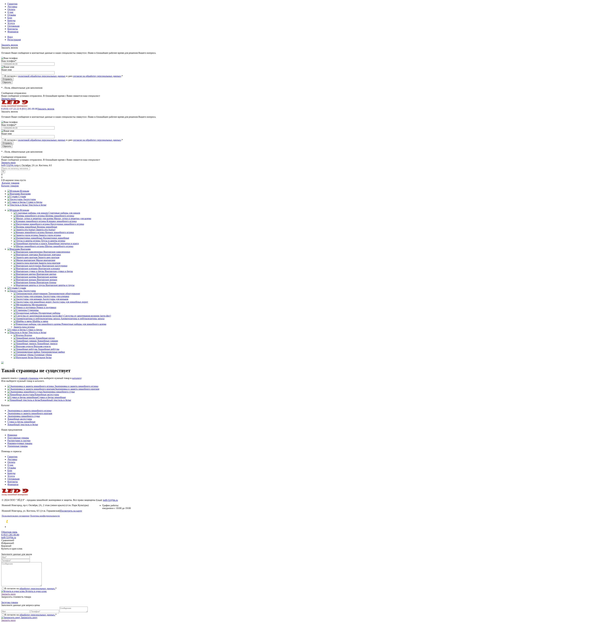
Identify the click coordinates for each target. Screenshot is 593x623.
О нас (10, 12)
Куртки (28, 335)
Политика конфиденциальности (45, 516)
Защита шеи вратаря (48, 257)
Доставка (12, 6)
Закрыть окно (8, 98)
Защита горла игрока (50, 235)
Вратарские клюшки (49, 268)
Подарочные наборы (49, 313)
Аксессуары (29, 199)
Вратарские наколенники (56, 251)
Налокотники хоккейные (56, 238)
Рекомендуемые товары (19, 443)
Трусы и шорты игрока (53, 240)
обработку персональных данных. (37, 588)
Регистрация (14, 39)
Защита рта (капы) (45, 229)
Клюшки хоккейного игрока (62, 221)
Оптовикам (13, 26)
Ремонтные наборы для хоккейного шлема (83, 324)
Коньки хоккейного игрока (59, 232)
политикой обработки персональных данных (41, 76)
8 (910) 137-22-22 (10, 108)
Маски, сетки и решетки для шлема (72, 218)
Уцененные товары (17, 446)
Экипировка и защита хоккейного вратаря (77, 389)
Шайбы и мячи (40, 321)
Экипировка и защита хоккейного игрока (76, 386)
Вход (10, 37)
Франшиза (12, 31)
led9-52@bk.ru (110, 500)
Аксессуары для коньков (55, 299)
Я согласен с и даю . (63, 76)
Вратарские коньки (47, 279)
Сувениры (33, 310)
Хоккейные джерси (47, 343)
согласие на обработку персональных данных (97, 76)
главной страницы (28, 378)
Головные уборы (43, 354)
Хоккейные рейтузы (48, 349)
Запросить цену (28, 617)
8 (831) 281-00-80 (29, 108)
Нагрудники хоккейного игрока (67, 224)
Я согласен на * (30, 588)
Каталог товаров (10, 183)
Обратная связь (9, 532)
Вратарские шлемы (47, 277)
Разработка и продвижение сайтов (33, 521)
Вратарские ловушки (50, 254)
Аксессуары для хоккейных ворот (70, 302)
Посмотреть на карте (71, 510)
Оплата (11, 9)
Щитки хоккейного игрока (59, 246)
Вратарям (26, 193)
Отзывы (11, 15)
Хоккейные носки (45, 338)
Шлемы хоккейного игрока (59, 215)
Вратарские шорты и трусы (60, 285)
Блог (9, 17)
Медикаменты (39, 304)
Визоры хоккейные (47, 226)
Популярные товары (18, 437)
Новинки (12, 435)
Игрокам (24, 191)
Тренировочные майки (53, 352)
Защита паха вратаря (49, 263)
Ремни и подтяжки (46, 307)
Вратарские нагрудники (54, 265)
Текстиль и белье (37, 205)
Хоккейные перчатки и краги (63, 243)
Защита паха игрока (24, 327)
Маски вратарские (45, 260)
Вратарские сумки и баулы (59, 271)
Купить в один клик (36, 591)
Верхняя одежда (42, 346)
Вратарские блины (46, 282)
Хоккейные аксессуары (46, 394)
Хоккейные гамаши (47, 340)
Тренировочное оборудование (64, 293)
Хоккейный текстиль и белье (55, 400)
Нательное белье (43, 357)
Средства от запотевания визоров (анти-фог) (87, 315)
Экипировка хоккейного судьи (58, 391)
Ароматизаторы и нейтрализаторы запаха (82, 318)
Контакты (12, 28)
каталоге (76, 378)
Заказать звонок (9, 45)
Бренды (11, 20)
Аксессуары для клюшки (56, 296)
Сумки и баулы (34, 202)
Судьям (22, 196)
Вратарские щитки (46, 274)
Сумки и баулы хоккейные (52, 397)
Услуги (11, 23)
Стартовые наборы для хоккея (64, 213)
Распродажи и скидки (18, 440)
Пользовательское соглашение (15, 516)
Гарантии (12, 3)
